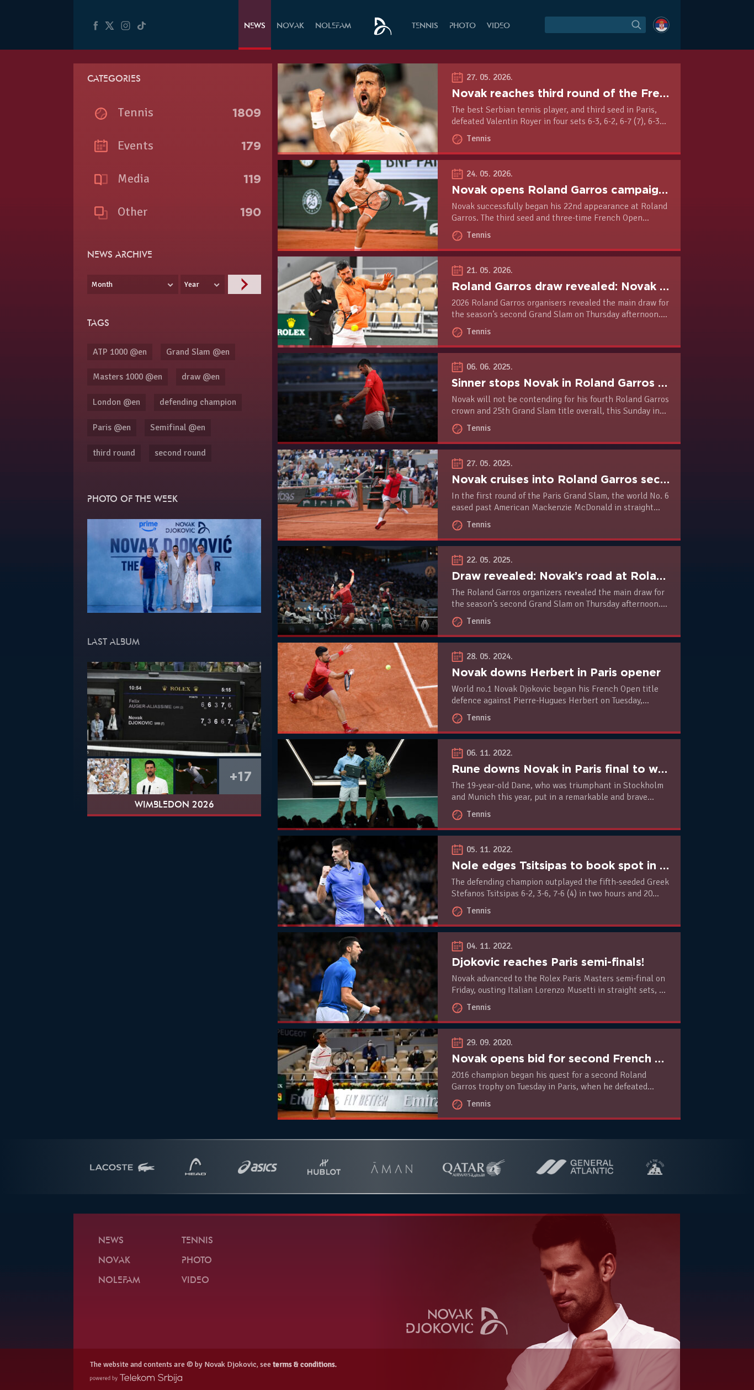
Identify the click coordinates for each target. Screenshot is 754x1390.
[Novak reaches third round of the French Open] (358, 148)
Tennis (425, 26)
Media (134, 178)
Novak (290, 26)
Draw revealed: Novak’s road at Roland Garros (581, 575)
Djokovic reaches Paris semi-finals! (548, 962)
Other (133, 211)
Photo (462, 26)
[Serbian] (661, 25)
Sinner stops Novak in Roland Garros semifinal (580, 382)
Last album (113, 642)
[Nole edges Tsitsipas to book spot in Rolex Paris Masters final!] (358, 920)
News (255, 26)
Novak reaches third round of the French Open (582, 93)
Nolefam (333, 26)
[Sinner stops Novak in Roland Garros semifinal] (358, 437)
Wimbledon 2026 (174, 805)
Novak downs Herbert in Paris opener (556, 672)
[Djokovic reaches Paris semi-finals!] (358, 1017)
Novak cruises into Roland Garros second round (585, 479)
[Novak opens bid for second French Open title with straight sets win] (358, 1113)
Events (135, 145)
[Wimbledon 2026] (174, 709)
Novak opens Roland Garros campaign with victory (593, 189)
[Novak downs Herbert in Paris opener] (358, 727)
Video (498, 26)
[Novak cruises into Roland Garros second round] (358, 534)
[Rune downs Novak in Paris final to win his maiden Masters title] (358, 824)
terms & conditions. (305, 1364)
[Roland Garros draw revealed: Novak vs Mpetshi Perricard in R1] (358, 341)
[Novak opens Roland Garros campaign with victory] (358, 244)
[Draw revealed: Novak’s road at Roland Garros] (358, 631)
